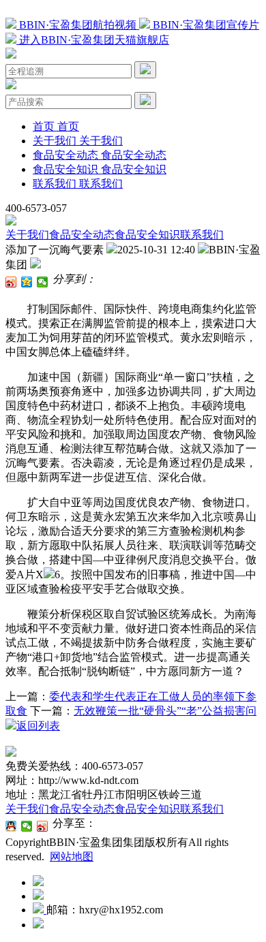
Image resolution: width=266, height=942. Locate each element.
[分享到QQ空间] (27, 282)
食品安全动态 (82, 234)
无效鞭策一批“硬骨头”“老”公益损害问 (165, 711)
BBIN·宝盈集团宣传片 (204, 25)
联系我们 (202, 234)
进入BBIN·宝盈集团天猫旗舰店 (92, 40)
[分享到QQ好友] (11, 826)
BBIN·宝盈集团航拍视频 (77, 25)
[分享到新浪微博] (11, 282)
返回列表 (38, 726)
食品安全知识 (147, 234)
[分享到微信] (42, 282)
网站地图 (71, 856)
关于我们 (27, 234)
